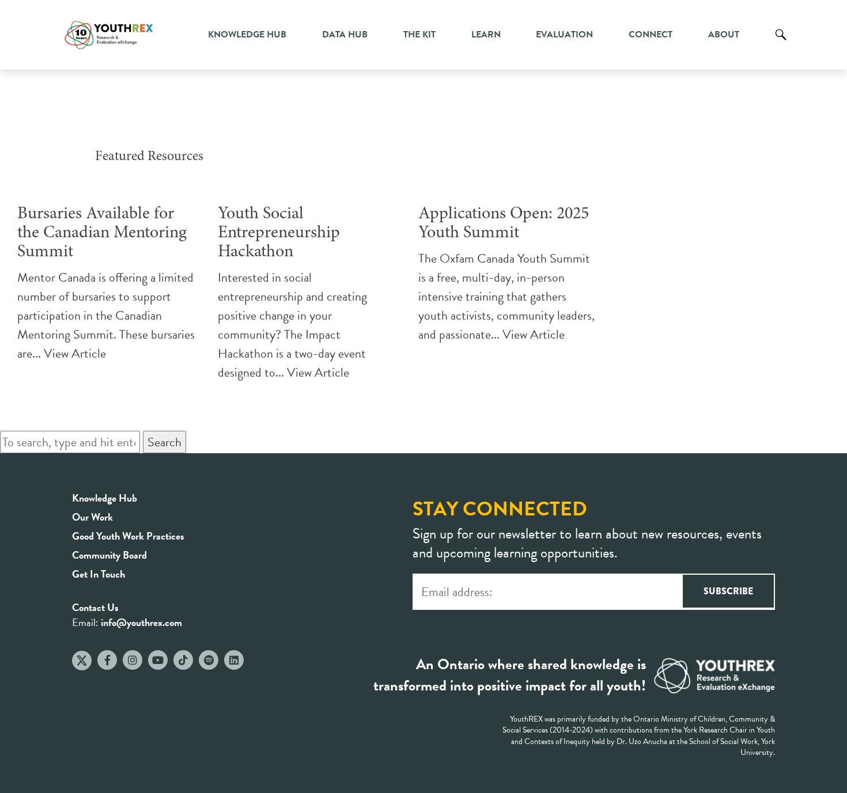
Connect (650, 34)
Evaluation (564, 34)
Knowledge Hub (247, 34)
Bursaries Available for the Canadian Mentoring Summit (102, 233)
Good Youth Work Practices (128, 536)
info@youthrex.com (141, 622)
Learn (486, 34)
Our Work (92, 517)
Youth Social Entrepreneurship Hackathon (279, 233)
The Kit (419, 34)
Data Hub (345, 34)
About (723, 34)
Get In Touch (98, 574)
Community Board (109, 555)
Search (780, 43)
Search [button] (164, 441)
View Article (75, 353)
